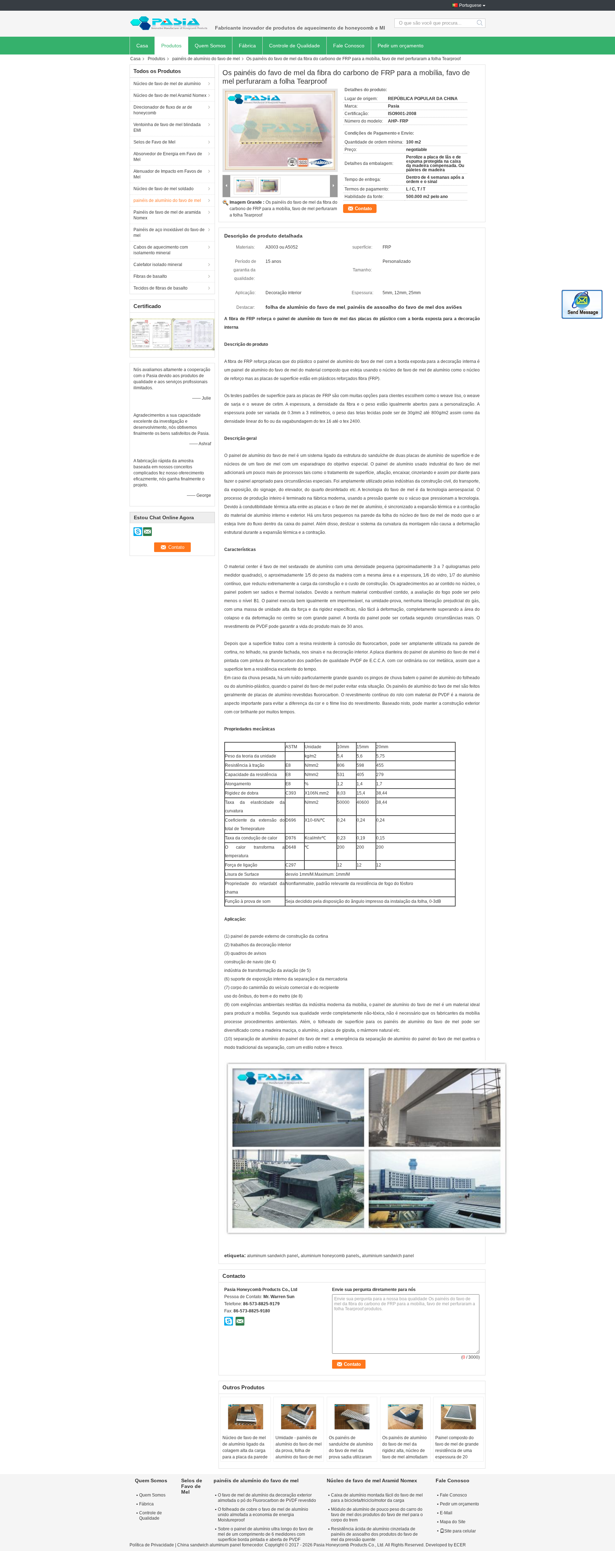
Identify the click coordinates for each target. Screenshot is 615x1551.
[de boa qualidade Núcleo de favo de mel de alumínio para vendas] (151, 334)
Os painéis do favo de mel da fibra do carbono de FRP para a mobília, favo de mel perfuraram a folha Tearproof (283, 209)
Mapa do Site (453, 1521)
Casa (142, 45)
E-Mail (446, 1512)
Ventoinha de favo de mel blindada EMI (167, 127)
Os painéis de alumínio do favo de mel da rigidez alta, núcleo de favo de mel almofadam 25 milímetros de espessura (404, 1453)
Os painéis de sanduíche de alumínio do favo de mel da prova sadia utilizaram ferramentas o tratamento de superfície (351, 1457)
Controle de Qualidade (294, 45)
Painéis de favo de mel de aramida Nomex (167, 215)
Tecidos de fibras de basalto (160, 288)
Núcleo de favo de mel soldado (163, 188)
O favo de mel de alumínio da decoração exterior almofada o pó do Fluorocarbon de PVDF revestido (267, 1498)
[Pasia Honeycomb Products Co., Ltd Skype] (228, 1321)
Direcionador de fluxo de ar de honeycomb (162, 110)
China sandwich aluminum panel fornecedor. (221, 1544)
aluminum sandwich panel (272, 1255)
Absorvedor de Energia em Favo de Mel (167, 156)
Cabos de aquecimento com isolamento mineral (160, 250)
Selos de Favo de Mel (154, 142)
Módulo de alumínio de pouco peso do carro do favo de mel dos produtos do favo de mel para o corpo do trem (377, 1515)
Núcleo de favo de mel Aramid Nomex (169, 95)
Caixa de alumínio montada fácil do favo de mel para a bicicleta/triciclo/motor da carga (377, 1498)
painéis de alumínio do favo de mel (206, 58)
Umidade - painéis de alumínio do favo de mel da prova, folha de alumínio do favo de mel (298, 1447)
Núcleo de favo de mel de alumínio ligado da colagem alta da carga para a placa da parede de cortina (245, 1450)
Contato (363, 208)
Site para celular (460, 1531)
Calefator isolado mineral (157, 264)
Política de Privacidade (152, 1544)
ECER (460, 1544)
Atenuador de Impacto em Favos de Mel (167, 174)
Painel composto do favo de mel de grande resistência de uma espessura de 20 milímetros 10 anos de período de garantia (457, 1453)
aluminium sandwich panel (388, 1255)
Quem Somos (210, 45)
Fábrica (247, 45)
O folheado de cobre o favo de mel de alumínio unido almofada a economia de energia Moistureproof (263, 1515)
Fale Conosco (348, 45)
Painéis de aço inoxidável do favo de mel (169, 232)
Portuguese (470, 5)
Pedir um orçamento (401, 45)
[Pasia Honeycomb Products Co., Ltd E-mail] (240, 1321)
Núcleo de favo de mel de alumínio (167, 83)
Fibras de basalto (150, 276)
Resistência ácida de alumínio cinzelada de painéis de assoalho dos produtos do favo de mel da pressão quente (374, 1534)
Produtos (171, 45)
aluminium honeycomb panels (330, 1255)
